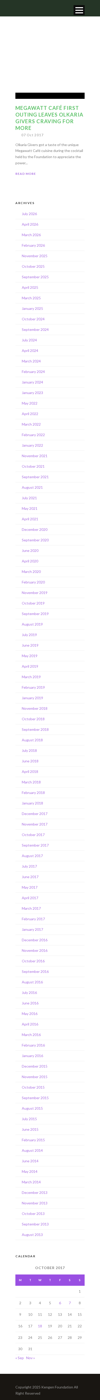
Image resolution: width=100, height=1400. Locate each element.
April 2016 (30, 1024)
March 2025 (31, 298)
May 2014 (29, 1171)
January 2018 (32, 803)
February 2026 (33, 245)
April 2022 (30, 413)
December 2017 (34, 813)
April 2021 (30, 519)
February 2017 (33, 919)
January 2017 (32, 929)
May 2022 (29, 403)
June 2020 (30, 550)
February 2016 (33, 1045)
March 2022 (31, 424)
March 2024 (31, 361)
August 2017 (32, 856)
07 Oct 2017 (32, 135)
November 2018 (34, 708)
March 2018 (31, 782)
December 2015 (34, 1066)
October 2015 (33, 1087)
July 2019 (29, 634)
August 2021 (32, 487)
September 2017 (35, 845)
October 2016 (33, 961)
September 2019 (35, 613)
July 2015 (29, 1119)
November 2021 (34, 456)
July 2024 (29, 340)
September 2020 (35, 540)
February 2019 (33, 687)
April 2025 (30, 287)
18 (40, 1326)
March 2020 (31, 571)
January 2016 (32, 1055)
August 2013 (32, 1234)
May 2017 (29, 887)
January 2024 (32, 382)
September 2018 (35, 729)
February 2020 (33, 582)
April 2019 (30, 666)
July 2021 (29, 498)
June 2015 (30, 1129)
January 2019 (32, 698)
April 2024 (30, 350)
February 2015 (33, 1140)
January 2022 (32, 445)
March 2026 (31, 235)
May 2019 (29, 656)
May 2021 (29, 508)
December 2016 (34, 940)
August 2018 (32, 740)
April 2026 (30, 224)
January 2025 (32, 308)
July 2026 (29, 214)
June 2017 (30, 877)
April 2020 (30, 561)
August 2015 (32, 1108)
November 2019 (34, 592)
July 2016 (29, 992)
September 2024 (35, 329)
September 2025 (35, 277)
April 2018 (30, 771)
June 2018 (30, 761)
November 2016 (34, 950)
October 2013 (33, 1213)
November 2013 (34, 1203)
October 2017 (33, 834)
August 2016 (32, 982)
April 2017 (30, 898)
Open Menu (79, 10)
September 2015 (35, 1098)
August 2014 (32, 1150)
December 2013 (34, 1192)
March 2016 (31, 1034)
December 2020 (34, 529)
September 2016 (35, 971)
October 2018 (33, 719)
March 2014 (31, 1182)
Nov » (30, 1358)
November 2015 (34, 1077)
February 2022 (33, 435)
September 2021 (35, 477)
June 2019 (30, 645)
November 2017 (34, 824)
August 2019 (32, 624)
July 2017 (29, 866)
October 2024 (33, 319)
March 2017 (31, 908)
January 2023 (32, 392)
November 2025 (34, 256)
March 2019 (31, 677)
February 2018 (33, 792)
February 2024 (33, 371)
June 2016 (30, 1003)
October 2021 (33, 466)
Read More (25, 174)
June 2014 (30, 1161)
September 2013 (35, 1224)
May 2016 (29, 1013)
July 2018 (29, 750)
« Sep (19, 1358)
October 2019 (33, 603)
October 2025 (33, 266)
